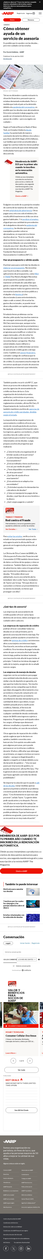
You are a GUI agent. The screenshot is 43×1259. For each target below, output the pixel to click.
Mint (37, 274)
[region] (21, 956)
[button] (13, 1061)
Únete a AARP (21, 196)
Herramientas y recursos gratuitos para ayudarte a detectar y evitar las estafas (20, 524)
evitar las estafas (15, 536)
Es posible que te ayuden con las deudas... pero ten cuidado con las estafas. (21, 44)
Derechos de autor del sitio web (12, 1234)
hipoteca (19, 294)
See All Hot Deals (21, 1110)
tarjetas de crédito (19, 640)
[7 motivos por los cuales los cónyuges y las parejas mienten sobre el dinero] (33, 904)
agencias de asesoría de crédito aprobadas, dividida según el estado (21, 412)
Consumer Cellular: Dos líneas (21, 1035)
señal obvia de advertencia (20, 210)
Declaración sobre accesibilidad (12, 1227)
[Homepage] (8, 13)
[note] (21, 91)
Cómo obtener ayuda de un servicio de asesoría (21, 33)
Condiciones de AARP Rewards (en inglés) (15, 1230)
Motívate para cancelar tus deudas (13, 890)
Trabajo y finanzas (14, 517)
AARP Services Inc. (27, 1182)
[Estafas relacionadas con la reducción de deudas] (33, 918)
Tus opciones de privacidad (22, 1242)
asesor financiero (27, 352)
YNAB (7, 276)
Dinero (7, 25)
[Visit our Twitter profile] (13, 1248)
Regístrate (21, 13)
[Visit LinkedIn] (28, 1248)
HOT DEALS (12, 1080)
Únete (12, 20)
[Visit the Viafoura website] (26, 970)
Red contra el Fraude (18, 520)
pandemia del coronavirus (24, 107)
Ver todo (32, 529)
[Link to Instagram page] (21, 1248)
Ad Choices (6, 1242)
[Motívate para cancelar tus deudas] (33, 892)
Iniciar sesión (25, 943)
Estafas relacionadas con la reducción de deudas (13, 916)
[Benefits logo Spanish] (10, 512)
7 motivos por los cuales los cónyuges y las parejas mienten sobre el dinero (13, 904)
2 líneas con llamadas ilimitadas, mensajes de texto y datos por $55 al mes (19, 1040)
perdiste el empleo (30, 219)
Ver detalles (11, 529)
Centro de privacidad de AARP (12, 1219)
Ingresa (29, 13)
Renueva (31, 20)
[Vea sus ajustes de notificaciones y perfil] (39, 959)
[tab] (10, 960)
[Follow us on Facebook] (6, 1248)
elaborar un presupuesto (13, 268)
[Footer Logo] (21, 1141)
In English (7, 59)
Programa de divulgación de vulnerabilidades (16, 1238)
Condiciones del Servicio (10, 1223)
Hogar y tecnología (15, 1032)
